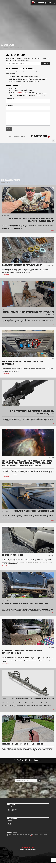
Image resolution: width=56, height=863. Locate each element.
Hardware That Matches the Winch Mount (22, 265)
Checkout (10, 812)
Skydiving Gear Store (12, 809)
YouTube (9, 823)
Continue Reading (50, 230)
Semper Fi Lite (33, 850)
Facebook (10, 820)
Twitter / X (10, 824)
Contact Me (10, 806)
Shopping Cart (11, 810)
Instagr (9, 821)
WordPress (10, 825)
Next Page (35, 760)
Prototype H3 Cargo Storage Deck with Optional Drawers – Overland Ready (31, 220)
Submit (9, 128)
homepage (19, 92)
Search (45, 64)
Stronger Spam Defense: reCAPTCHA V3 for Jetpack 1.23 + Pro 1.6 (28, 313)
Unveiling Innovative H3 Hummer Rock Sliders (32, 698)
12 (26, 760)
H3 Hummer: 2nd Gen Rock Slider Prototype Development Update (22, 652)
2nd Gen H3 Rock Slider (12, 555)
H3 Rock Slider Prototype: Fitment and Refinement (25, 603)
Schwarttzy (37, 850)
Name (10, 98)
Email (10, 105)
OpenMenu (54, 2)
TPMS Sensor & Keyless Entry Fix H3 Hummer (22, 744)
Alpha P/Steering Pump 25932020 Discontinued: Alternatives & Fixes (32, 412)
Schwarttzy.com (43, 3)
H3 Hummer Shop (11, 808)
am (11, 821)
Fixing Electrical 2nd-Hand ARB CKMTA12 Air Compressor (22, 363)
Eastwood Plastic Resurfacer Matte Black (34, 511)
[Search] (39, 780)
